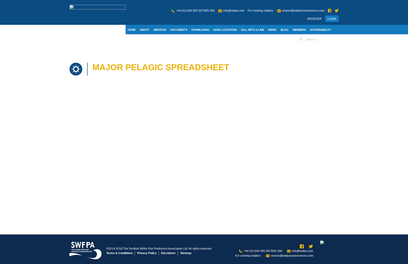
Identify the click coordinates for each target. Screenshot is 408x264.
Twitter (337, 11)
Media (272, 29)
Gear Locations (225, 29)
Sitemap (185, 253)
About (144, 29)
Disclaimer (168, 253)
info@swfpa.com (233, 10)
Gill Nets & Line (252, 29)
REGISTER (314, 19)
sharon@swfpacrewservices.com (303, 10)
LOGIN (331, 19)
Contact (134, 39)
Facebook (330, 11)
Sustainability (320, 29)
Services (159, 29)
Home (132, 29)
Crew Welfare (155, 39)
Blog (285, 29)
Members (299, 29)
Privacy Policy (147, 253)
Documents (178, 29)
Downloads (200, 29)
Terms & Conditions (119, 253)
